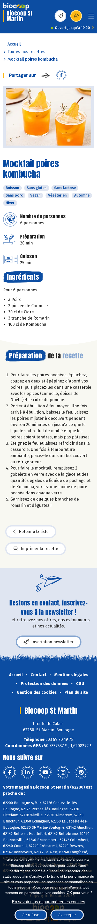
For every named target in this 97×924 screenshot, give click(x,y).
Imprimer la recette (39, 548)
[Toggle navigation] (91, 18)
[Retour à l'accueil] (16, 6)
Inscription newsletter (52, 641)
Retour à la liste (34, 531)
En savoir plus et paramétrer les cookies (48, 902)
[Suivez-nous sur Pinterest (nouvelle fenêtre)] (80, 772)
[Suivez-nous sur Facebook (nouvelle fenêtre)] (9, 772)
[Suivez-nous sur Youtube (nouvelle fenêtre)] (45, 772)
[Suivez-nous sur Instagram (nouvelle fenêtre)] (63, 772)
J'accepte (67, 915)
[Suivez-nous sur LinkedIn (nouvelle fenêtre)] (27, 772)
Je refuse (31, 915)
